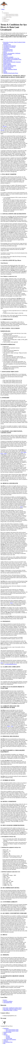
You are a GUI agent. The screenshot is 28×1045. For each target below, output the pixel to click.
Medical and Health (7, 54)
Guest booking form (7, 1002)
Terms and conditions (7, 1001)
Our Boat (8, 1037)
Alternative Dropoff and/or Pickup (10, 73)
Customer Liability (7, 68)
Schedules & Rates (7, 17)
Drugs (4, 70)
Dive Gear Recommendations (9, 65)
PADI (5, 453)
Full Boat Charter (7, 44)
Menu (3, 9)
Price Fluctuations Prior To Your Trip (11, 58)
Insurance (5, 55)
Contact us (5, 21)
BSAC (2, 453)
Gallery (4, 18)
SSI (22, 452)
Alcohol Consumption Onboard (10, 69)
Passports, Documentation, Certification (11, 53)
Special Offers (6, 19)
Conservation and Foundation (9, 1039)
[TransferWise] (4, 1023)
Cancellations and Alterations (9, 45)
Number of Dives (7, 63)
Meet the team (9, 1038)
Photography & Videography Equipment (12, 62)
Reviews (5, 1000)
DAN (21, 506)
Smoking (5, 71)
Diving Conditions (7, 64)
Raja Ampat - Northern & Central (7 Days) (12, 1007)
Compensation (6, 48)
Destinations (6, 13)
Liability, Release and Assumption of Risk (12, 59)
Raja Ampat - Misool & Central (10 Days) (12, 1009)
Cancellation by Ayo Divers (9, 47)
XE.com (4, 126)
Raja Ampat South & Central (12, 15)
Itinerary (5, 52)
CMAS (24, 452)
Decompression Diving (8, 66)
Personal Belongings (7, 60)
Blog (4, 1043)
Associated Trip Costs (8, 50)
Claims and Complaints (8, 57)
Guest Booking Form (7, 1042)
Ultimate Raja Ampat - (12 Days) (10, 1010)
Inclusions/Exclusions (8, 49)
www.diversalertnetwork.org (10, 664)
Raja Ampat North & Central (12, 14)
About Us (5, 1034)
